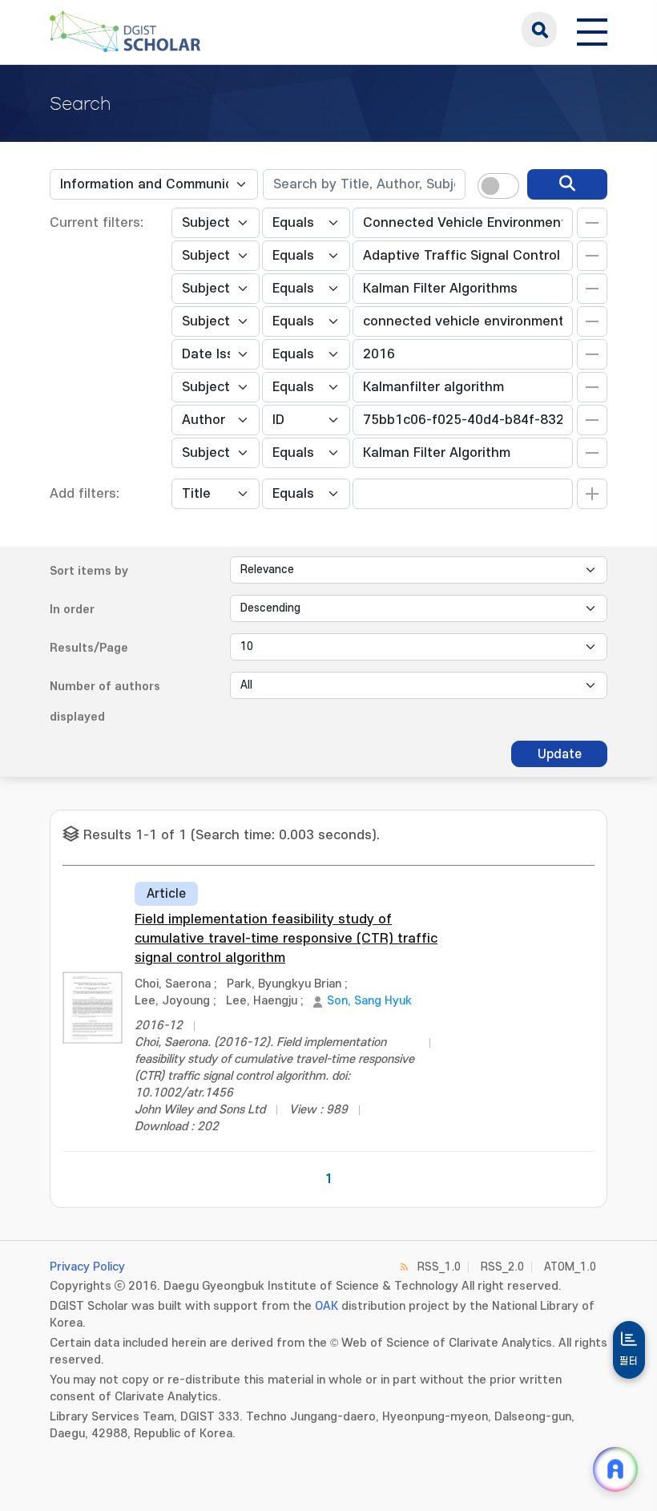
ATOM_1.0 (570, 1267)
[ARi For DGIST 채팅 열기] (615, 1469)
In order (72, 609)
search (539, 29)
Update (560, 754)
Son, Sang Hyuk (369, 1001)
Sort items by (89, 571)
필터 (629, 1361)
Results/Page (89, 648)
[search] (567, 184)
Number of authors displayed (105, 702)
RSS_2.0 (502, 1267)
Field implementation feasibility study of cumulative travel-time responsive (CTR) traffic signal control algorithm (286, 938)
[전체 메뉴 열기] (592, 29)
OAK (326, 1306)
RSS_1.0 (439, 1267)
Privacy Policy (87, 1267)
